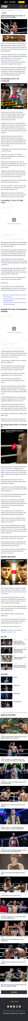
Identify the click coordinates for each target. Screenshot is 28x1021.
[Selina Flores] (6, 688)
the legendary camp (13, 357)
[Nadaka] (6, 680)
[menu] (25, 6)
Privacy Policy (6, 1013)
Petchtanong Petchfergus (11, 472)
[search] (21, 6)
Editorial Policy (14, 1013)
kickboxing (24, 49)
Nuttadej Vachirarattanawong (19, 288)
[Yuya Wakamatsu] (6, 704)
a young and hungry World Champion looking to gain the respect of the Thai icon (13, 591)
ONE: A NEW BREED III (7, 468)
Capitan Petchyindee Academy (8, 43)
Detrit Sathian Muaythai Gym (13, 261)
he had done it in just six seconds (13, 529)
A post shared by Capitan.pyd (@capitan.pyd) (14, 239)
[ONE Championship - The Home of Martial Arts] (4, 6)
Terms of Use (22, 1013)
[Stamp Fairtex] (6, 696)
